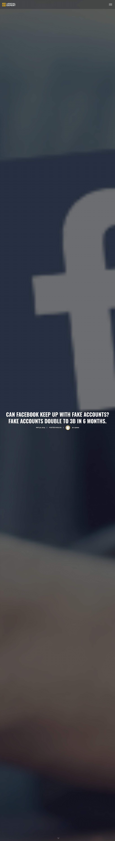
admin (76, 427)
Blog (59, 427)
